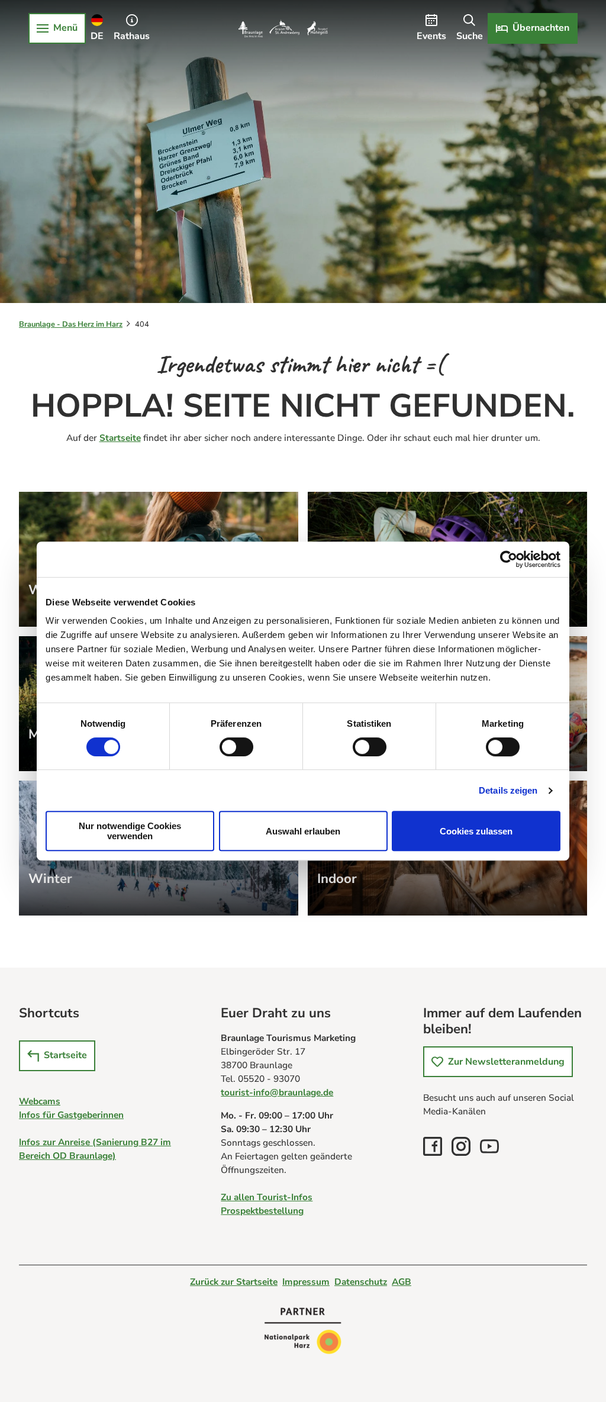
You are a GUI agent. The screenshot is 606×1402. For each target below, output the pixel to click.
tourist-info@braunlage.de (277, 1092)
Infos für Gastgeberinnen (71, 1114)
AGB (401, 1281)
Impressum (306, 1281)
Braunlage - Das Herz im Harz (71, 324)
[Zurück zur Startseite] (283, 28)
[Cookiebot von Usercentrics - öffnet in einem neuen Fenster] (508, 559)
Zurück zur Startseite (234, 1281)
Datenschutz (360, 1281)
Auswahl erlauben (303, 831)
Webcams (39, 1101)
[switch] (236, 746)
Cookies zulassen (476, 831)
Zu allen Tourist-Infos (266, 1197)
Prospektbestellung (262, 1210)
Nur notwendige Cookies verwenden (130, 831)
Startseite (120, 437)
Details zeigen (508, 790)
